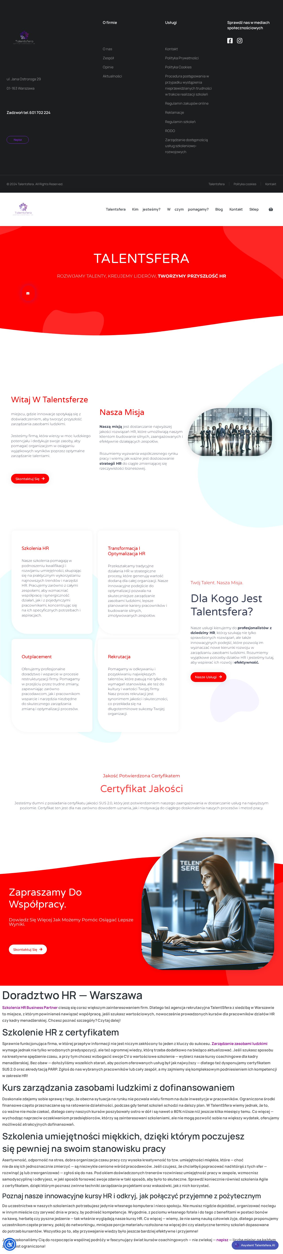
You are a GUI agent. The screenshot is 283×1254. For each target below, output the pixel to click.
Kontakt (270, 184)
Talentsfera (216, 184)
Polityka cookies (245, 184)
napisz (222, 1239)
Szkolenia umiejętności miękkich (71, 1136)
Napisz (18, 140)
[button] (28, 293)
